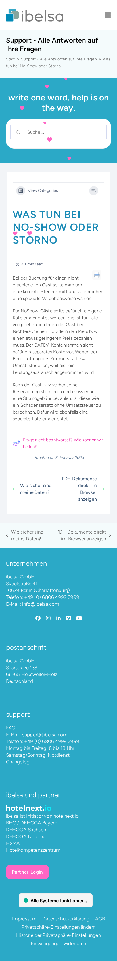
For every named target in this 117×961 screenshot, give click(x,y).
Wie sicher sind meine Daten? (36, 489)
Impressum (24, 919)
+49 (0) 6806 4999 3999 (51, 597)
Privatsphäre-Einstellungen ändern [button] (59, 927)
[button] (108, 15)
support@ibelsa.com (45, 734)
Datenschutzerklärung (65, 919)
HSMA (13, 843)
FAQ (11, 728)
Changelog (18, 762)
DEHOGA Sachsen (26, 829)
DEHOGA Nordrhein (27, 836)
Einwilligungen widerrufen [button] (58, 943)
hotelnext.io (66, 816)
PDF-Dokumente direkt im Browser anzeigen (79, 489)
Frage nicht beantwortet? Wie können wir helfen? (63, 443)
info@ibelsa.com (40, 604)
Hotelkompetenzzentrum (33, 850)
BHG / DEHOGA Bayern (31, 823)
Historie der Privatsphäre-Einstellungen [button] (58, 935)
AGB (100, 919)
